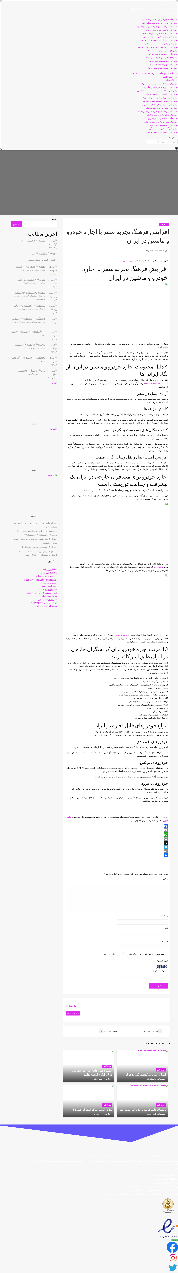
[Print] (117, 839)
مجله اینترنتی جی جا (49, 572)
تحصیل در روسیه (50, 582)
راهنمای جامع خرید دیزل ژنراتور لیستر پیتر (142, 1109)
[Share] (117, 855)
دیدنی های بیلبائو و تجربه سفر (33, 240)
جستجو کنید (173, 137)
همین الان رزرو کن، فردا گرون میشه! (41, 592)
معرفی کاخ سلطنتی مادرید (44, 253)
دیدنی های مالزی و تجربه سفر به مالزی (161, 30)
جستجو (54, 219)
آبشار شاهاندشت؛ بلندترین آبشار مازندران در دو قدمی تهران (153, 1190)
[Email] (117, 830)
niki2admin (159, 251)
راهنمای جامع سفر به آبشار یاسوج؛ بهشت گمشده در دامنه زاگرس (151, 1186)
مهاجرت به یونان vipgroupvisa (44, 602)
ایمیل (165, 928)
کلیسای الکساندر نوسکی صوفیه (41, 260)
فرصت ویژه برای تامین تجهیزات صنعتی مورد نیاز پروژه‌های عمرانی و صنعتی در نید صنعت (28, 295)
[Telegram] (117, 847)
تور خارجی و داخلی (49, 596)
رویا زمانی (127, 260)
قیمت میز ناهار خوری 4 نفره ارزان (42, 576)
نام (166, 916)
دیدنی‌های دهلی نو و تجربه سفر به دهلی (161, 57)
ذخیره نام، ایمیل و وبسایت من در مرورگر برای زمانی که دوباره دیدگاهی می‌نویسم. (133, 954)
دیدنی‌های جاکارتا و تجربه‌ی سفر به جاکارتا (160, 19)
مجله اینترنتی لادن (49, 569)
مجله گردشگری (169, 16)
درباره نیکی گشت (168, 12)
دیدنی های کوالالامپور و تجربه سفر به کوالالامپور (157, 26)
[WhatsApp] (117, 834)
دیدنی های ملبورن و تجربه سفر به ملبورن (160, 33)
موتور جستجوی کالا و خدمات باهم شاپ (40, 579)
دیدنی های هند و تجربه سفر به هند (163, 61)
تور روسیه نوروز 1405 (48, 599)
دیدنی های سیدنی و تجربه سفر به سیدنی (160, 36)
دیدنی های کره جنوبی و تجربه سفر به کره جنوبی (157, 47)
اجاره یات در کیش (49, 586)
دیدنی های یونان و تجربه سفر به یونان (162, 68)
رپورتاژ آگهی (164, 224)
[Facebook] (117, 826)
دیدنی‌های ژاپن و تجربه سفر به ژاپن (163, 54)
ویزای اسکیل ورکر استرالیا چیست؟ (92, 1109)
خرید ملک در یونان (49, 589)
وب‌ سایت (164, 940)
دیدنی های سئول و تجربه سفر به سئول (161, 43)
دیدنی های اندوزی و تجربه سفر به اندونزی (160, 23)
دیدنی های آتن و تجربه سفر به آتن (163, 64)
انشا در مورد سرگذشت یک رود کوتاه (146, 1074)
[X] (117, 843)
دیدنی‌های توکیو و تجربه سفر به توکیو (162, 50)
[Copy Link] (117, 851)
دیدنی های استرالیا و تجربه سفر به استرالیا (160, 40)
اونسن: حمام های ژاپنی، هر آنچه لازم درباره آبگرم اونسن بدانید (92, 1072)
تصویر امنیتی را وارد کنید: (158, 970)
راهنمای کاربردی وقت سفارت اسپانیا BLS (39, 547)
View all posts (73, 1013)
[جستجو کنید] (176, 148)
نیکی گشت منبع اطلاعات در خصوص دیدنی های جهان (153, 9)
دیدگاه (165, 879)
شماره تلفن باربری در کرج (46, 606)
